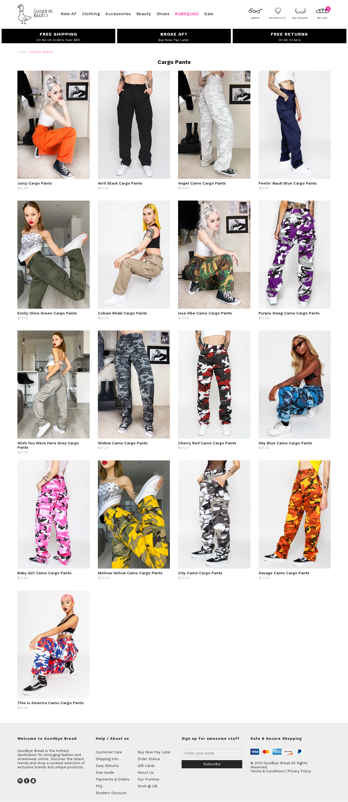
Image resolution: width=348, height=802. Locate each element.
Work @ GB (147, 786)
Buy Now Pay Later (154, 752)
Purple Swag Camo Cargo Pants (289, 313)
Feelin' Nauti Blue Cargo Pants (288, 183)
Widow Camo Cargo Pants (123, 443)
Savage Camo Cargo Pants (284, 573)
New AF (69, 13)
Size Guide (105, 772)
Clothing (91, 13)
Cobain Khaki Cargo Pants (122, 313)
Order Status (149, 759)
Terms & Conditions (267, 771)
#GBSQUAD (187, 13)
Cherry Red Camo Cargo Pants (207, 443)
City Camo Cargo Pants (200, 573)
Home (22, 51)
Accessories (118, 13)
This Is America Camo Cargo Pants (50, 703)
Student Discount (111, 793)
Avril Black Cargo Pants (120, 183)
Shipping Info (107, 759)
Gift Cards (146, 766)
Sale (208, 13)
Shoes (163, 13)
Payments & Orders (112, 779)
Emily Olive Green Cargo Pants (47, 313)
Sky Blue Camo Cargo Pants (285, 443)
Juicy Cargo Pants (34, 183)
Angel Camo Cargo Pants (202, 183)
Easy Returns (107, 766)
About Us (146, 772)
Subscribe (211, 764)
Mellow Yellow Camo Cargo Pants (130, 573)
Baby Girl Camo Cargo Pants (44, 573)
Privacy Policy (299, 771)
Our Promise (148, 779)
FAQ (99, 786)
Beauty (143, 13)
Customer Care (109, 752)
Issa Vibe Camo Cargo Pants (205, 313)
